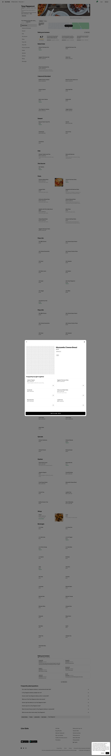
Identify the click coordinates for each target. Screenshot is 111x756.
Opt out (102, 753)
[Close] (26, 341)
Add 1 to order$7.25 (55, 413)
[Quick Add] (53, 385)
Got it (107, 753)
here (104, 750)
